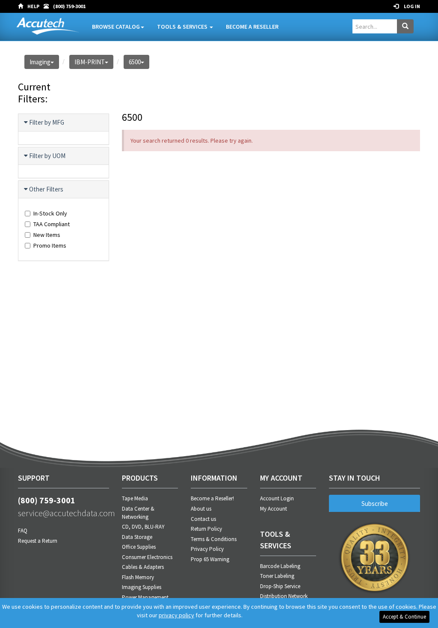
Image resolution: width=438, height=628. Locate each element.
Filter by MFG (46, 122)
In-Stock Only (50, 213)
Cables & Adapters (143, 567)
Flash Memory (138, 577)
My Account (273, 508)
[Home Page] (22, 6)
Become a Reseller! (212, 498)
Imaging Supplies (141, 587)
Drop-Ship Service (280, 586)
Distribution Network (284, 596)
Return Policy (206, 528)
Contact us (203, 519)
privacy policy (176, 615)
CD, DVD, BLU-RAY (143, 526)
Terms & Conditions (214, 539)
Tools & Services (183, 26)
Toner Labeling (277, 576)
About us (201, 508)
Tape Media (135, 498)
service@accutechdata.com (63, 513)
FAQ (22, 530)
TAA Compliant (51, 224)
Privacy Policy (207, 549)
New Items (46, 235)
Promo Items (49, 245)
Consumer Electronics (147, 557)
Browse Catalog (116, 26)
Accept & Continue (404, 616)
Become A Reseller (252, 26)
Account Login (277, 498)
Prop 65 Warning (210, 559)
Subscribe (374, 503)
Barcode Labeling (280, 566)
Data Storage (137, 537)
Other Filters (46, 189)
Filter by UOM (47, 156)
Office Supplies (139, 546)
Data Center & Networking (138, 512)
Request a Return (37, 540)
